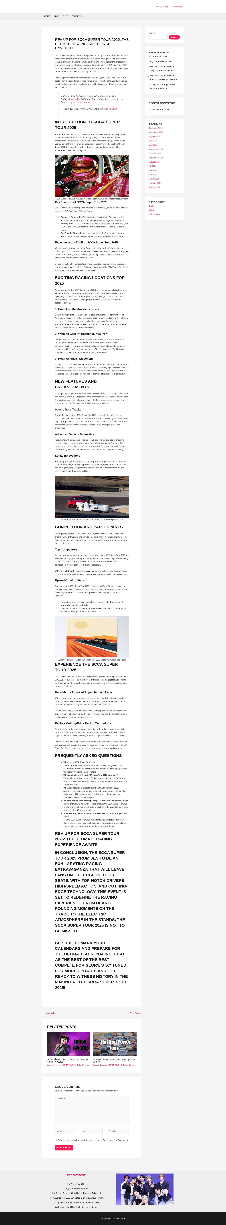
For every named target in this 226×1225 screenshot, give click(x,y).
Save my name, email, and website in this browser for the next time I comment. (93, 1140)
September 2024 (156, 157)
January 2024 (154, 187)
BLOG (65, 16)
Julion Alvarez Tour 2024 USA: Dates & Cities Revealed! (67, 1060)
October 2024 (155, 153)
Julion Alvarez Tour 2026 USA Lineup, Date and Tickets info (76, 1193)
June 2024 (153, 170)
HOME (47, 16)
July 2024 (152, 166)
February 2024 (155, 183)
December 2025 (156, 128)
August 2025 (154, 136)
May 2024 (153, 174)
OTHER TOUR (78, 16)
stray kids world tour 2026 (160, 61)
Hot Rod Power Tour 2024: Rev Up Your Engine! (114, 1060)
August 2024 (154, 162)
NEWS (56, 16)
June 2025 (153, 140)
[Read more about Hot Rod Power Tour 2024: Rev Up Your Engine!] (115, 1044)
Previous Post (50, 1013)
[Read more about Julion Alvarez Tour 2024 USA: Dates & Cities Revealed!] (68, 1044)
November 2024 (156, 149)
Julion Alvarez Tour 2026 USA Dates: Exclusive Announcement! (76, 1198)
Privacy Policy (162, 6)
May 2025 (153, 145)
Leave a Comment (54, 1065)
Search (152, 33)
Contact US (177, 6)
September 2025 (156, 132)
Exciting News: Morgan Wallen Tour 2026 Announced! (76, 1202)
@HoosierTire (74, 99)
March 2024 (154, 179)
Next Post (135, 1013)
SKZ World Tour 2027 (158, 56)
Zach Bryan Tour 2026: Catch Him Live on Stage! (76, 1207)
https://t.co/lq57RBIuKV (79, 102)
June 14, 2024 (110, 108)
